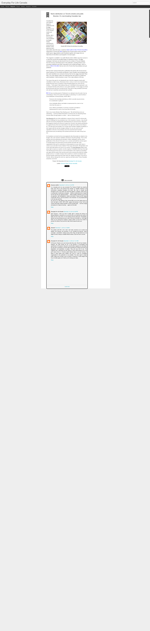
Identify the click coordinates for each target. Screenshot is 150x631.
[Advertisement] (96, 36)
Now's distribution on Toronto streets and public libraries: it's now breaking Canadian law (67, 15)
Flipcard (7, 6)
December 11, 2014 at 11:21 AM (71, 240)
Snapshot (28, 6)
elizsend (53, 227)
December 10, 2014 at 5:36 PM (71, 211)
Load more (67, 286)
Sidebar (23, 6)
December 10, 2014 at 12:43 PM (66, 185)
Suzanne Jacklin (55, 185)
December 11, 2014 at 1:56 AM (62, 227)
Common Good (64, 163)
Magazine (12, 6)
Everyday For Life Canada (75, 161)
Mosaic (18, 6)
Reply (52, 207)
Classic (2, 6)
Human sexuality (73, 163)
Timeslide (34, 6)
